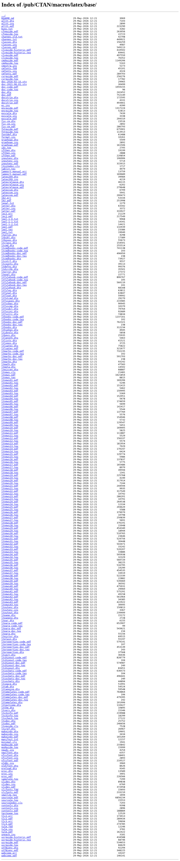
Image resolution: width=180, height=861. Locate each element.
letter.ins (8, 208)
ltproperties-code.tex (16, 644)
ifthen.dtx (8, 150)
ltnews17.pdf (9, 464)
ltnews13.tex (9, 446)
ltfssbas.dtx (9, 303)
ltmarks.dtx (9, 361)
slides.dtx (8, 781)
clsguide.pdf (9, 55)
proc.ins (7, 773)
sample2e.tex (9, 779)
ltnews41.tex (9, 594)
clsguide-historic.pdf (16, 50)
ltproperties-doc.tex (15, 649)
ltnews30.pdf (9, 533)
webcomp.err (9, 853)
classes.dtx (9, 42)
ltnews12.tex (9, 441)
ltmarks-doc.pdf (11, 356)
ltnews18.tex (9, 472)
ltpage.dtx (8, 615)
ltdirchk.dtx (9, 269)
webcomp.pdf (9, 855)
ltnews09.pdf (9, 422)
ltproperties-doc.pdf (15, 647)
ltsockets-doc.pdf (13, 676)
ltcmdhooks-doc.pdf (14, 253)
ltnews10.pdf (9, 427)
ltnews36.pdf (9, 565)
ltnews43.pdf (9, 602)
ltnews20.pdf (9, 480)
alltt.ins (7, 23)
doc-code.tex (9, 89)
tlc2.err (7, 816)
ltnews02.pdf (9, 385)
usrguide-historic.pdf (16, 837)
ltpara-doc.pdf (11, 628)
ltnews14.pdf (9, 448)
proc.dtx (7, 771)
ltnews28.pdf (9, 522)
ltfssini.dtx (9, 311)
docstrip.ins (9, 100)
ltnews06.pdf (9, 406)
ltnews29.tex (9, 530)
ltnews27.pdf (9, 517)
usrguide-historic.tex (16, 839)
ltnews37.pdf (9, 570)
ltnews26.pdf (9, 512)
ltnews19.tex (9, 478)
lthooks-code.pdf (12, 316)
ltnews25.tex (9, 509)
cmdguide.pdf (9, 60)
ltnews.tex (8, 377)
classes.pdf (9, 47)
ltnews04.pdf (9, 396)
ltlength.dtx (9, 338)
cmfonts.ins (9, 71)
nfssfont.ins (9, 758)
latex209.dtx (9, 176)
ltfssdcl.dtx (9, 308)
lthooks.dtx (9, 327)
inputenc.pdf (9, 163)
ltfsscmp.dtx (9, 306)
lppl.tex (7, 229)
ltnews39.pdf (9, 581)
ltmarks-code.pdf (12, 351)
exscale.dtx (9, 113)
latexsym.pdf (9, 195)
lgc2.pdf (7, 216)
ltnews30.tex (9, 536)
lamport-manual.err (14, 171)
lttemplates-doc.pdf (14, 697)
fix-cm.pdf (8, 126)
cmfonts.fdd (9, 68)
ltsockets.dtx (10, 681)
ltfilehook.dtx (11, 287)
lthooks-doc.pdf (11, 322)
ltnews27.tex (9, 520)
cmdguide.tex (9, 63)
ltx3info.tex (9, 715)
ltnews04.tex (9, 398)
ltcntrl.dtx (9, 261)
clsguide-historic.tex (16, 52)
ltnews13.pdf (9, 443)
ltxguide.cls (9, 726)
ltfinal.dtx (9, 293)
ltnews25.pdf (9, 507)
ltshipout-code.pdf (14, 657)
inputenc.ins (9, 161)
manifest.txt (9, 739)
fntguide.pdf (9, 129)
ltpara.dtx (8, 633)
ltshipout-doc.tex (13, 665)
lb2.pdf (6, 200)
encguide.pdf (9, 108)
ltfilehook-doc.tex (14, 285)
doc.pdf (6, 95)
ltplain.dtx (9, 639)
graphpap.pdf (9, 145)
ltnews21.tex (9, 488)
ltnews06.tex (9, 409)
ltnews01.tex (9, 382)
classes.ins (9, 44)
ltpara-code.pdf (11, 623)
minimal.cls (9, 742)
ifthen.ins (8, 153)
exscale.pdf (9, 118)
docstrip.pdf (9, 102)
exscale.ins (9, 116)
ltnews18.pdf (9, 470)
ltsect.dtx (8, 655)
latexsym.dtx (9, 190)
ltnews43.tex (9, 604)
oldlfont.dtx (9, 765)
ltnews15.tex (9, 456)
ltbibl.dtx (8, 237)
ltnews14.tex (9, 451)
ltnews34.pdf (9, 554)
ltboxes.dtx (9, 240)
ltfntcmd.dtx (9, 298)
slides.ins (8, 784)
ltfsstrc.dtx (9, 314)
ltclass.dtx (9, 242)
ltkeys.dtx (8, 335)
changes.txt (9, 39)
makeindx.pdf (9, 736)
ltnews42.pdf (9, 596)
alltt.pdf (7, 26)
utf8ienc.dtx (9, 847)
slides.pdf (8, 787)
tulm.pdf (7, 832)
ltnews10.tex (9, 430)
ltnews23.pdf (9, 496)
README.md (7, 18)
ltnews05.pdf (9, 401)
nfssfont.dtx (9, 755)
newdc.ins (7, 750)
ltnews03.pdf (9, 390)
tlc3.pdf (7, 824)
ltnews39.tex (9, 583)
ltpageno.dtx (9, 618)
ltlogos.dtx (9, 343)
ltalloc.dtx (9, 235)
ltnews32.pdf (9, 544)
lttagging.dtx (10, 689)
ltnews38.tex (9, 578)
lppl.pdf (7, 227)
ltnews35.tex (9, 562)
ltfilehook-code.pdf (14, 277)
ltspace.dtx (9, 684)
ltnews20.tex (9, 483)
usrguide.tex (9, 845)
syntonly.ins (9, 808)
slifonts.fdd (9, 789)
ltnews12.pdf (9, 438)
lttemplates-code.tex (15, 694)
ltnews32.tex (9, 546)
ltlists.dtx (9, 340)
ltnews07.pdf (9, 412)
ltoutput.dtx (9, 612)
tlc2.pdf (7, 818)
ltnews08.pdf (9, 417)
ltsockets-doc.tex (13, 678)
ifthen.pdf (8, 155)
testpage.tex (9, 813)
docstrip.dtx (9, 97)
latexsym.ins (9, 192)
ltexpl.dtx (8, 274)
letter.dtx (8, 205)
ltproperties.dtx (12, 652)
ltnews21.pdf (9, 485)
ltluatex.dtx (9, 345)
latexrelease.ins (12, 184)
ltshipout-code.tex (14, 660)
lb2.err (6, 198)
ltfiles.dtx (9, 290)
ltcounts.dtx (9, 264)
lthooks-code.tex (12, 319)
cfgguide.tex (9, 34)
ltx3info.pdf (9, 713)
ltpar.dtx (7, 620)
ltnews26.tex (9, 515)
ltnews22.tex (9, 493)
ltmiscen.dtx (9, 369)
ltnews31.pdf (9, 538)
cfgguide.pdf (9, 31)
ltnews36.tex (9, 567)
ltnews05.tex (9, 404)
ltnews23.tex (9, 499)
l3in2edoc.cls (10, 166)
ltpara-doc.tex (11, 631)
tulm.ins (7, 829)
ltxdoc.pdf (8, 723)
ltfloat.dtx (9, 295)
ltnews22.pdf (9, 491)
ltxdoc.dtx (8, 721)
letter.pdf (8, 211)
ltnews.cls (8, 372)
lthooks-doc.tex (11, 324)
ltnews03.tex (9, 393)
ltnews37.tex (9, 573)
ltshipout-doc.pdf (13, 662)
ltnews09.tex (9, 425)
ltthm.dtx (7, 707)
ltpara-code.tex (11, 625)
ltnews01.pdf (9, 380)
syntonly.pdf (9, 810)
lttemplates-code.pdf (15, 692)
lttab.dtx (7, 686)
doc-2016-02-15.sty (14, 81)
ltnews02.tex (9, 388)
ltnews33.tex (9, 552)
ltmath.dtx (8, 364)
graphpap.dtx (9, 139)
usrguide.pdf (9, 842)
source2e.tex (9, 800)
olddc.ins (7, 763)
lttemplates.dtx (11, 702)
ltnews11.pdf (9, 433)
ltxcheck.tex (9, 718)
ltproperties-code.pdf (16, 641)
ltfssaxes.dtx (10, 301)
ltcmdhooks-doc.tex (14, 256)
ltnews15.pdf (9, 454)
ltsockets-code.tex (14, 673)
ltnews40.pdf (9, 586)
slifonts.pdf (9, 792)
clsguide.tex (9, 58)
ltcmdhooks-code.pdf (14, 248)
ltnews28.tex (9, 525)
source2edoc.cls (11, 802)
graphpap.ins (9, 142)
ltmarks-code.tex (12, 353)
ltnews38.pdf (9, 575)
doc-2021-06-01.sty (14, 84)
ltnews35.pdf (9, 559)
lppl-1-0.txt (9, 219)
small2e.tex (9, 795)
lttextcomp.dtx (11, 705)
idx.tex (6, 147)
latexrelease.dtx (12, 182)
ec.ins (5, 105)
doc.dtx (6, 92)
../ (3, 15)
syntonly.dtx (9, 805)
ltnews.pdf (8, 375)
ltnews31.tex (9, 541)
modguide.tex (9, 747)
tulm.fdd (7, 826)
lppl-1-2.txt (9, 224)
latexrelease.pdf (12, 187)
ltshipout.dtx (10, 668)
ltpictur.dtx (9, 636)
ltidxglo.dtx (9, 332)
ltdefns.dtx (9, 266)
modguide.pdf (9, 744)
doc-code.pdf (9, 87)
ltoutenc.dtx (9, 607)
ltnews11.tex (9, 435)
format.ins (8, 137)
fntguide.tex (9, 131)
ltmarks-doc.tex (11, 359)
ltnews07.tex (9, 414)
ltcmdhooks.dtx (11, 258)
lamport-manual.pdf (14, 174)
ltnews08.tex (9, 419)
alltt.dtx (7, 21)
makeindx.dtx (9, 731)
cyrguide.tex (9, 79)
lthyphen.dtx (9, 330)
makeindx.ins (9, 734)
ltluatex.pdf (9, 348)
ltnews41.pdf (9, 591)
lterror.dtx (9, 272)
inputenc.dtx (9, 158)
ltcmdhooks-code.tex (14, 250)
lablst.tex (8, 168)
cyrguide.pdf (9, 76)
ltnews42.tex (9, 599)
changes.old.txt (11, 36)
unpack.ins (8, 834)
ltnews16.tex (9, 462)
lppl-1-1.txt (9, 221)
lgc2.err (7, 213)
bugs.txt (7, 28)
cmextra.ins (9, 65)
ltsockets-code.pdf (14, 670)
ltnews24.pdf (9, 501)
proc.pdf (7, 776)
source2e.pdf (9, 797)
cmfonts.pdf (9, 73)
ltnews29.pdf (9, 528)
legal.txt (7, 203)
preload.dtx (9, 768)
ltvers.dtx (8, 710)
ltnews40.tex (9, 589)
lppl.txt (7, 232)
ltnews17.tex (9, 467)
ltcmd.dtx (7, 245)
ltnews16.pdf (9, 459)
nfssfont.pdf (9, 760)
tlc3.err (7, 821)
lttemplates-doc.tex (14, 699)
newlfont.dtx (9, 752)
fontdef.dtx (9, 134)
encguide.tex (9, 110)
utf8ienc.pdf (9, 850)
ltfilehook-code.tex (14, 279)
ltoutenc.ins (9, 610)
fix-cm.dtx (8, 121)
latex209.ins (9, 179)
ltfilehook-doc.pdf (14, 282)
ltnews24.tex (9, 504)
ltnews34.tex (9, 557)
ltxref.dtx (8, 729)
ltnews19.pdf (9, 475)
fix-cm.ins (8, 124)
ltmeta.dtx (8, 367)
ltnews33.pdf (9, 549)
